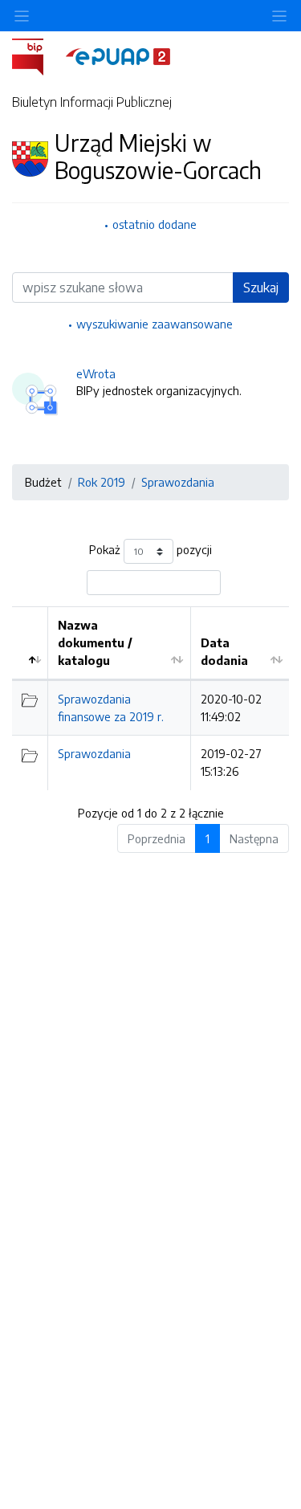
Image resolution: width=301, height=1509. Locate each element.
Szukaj (261, 287)
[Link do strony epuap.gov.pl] (118, 55)
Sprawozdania (177, 482)
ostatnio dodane (154, 224)
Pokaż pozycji (150, 550)
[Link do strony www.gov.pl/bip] (37, 55)
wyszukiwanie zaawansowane (154, 323)
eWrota (96, 373)
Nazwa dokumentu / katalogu (95, 642)
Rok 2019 (101, 482)
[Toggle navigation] (279, 15)
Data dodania (224, 651)
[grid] (150, 697)
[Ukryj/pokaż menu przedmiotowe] (22, 15)
